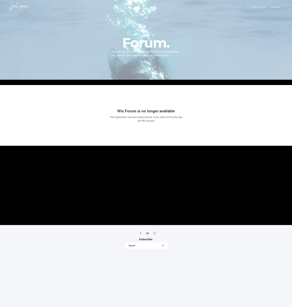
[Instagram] (154, 233)
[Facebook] (140, 233)
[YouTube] (147, 233)
